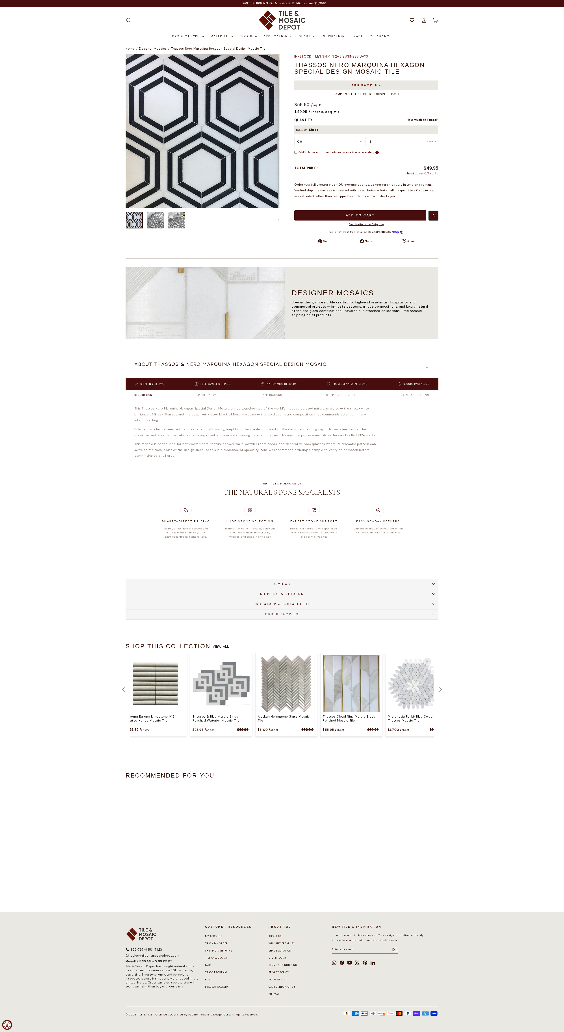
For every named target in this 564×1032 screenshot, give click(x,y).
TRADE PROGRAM (216, 972)
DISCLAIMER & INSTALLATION (282, 604)
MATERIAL (220, 36)
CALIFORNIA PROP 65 (282, 986)
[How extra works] (377, 152)
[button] (282, 367)
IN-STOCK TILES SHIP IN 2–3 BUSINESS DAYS (331, 56)
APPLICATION (276, 36)
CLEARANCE (380, 36)
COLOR (246, 36)
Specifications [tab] (207, 394)
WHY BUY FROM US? (282, 943)
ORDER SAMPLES (282, 614)
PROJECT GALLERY (217, 986)
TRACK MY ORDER (216, 943)
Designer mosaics (153, 48)
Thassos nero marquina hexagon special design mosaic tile (218, 48)
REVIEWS (282, 584)
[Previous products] (123, 689)
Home (130, 48)
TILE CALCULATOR (216, 957)
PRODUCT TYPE (186, 36)
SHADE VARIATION (280, 950)
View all (221, 646)
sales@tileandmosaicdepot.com (155, 955)
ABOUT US (275, 936)
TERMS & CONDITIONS (283, 965)
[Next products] (440, 689)
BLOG (208, 979)
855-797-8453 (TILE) (146, 949)
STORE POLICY (278, 957)
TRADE (357, 36)
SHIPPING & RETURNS (282, 594)
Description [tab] (143, 394)
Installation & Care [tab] (415, 394)
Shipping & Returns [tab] (340, 394)
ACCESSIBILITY (278, 979)
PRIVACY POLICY (279, 972)
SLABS (305, 36)
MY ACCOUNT (214, 936)
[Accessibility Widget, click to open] (7, 1025)
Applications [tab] (272, 394)
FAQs (208, 965)
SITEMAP (274, 994)
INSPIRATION (333, 36)
